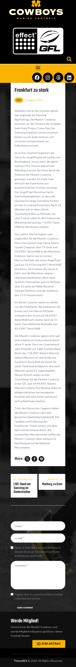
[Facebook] (37, 77)
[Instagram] (48, 77)
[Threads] (58, 77)
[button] (38, 22)
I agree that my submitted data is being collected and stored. (38, 596)
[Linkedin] (69, 77)
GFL (19, 100)
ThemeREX (20, 660)
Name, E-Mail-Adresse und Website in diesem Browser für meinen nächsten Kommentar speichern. (38, 551)
